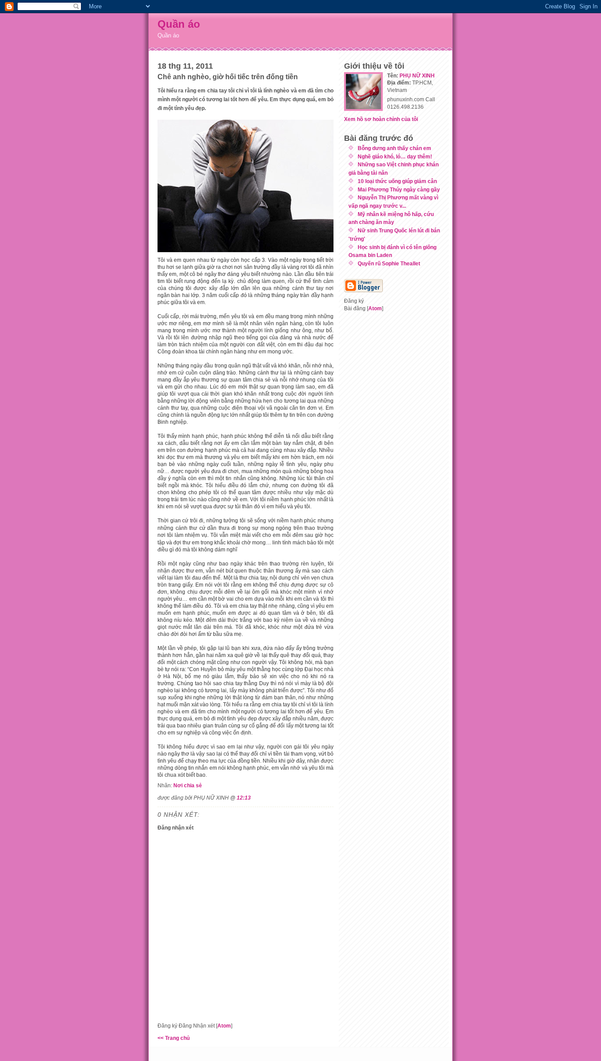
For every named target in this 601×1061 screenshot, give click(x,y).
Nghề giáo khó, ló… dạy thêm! (395, 156)
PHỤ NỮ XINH (417, 75)
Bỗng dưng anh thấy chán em (394, 148)
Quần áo (179, 24)
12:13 (244, 797)
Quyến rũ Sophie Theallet (389, 263)
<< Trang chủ (174, 1038)
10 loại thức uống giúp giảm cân (397, 181)
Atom (224, 1025)
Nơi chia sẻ (187, 785)
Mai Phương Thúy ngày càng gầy (399, 189)
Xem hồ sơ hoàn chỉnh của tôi (381, 119)
